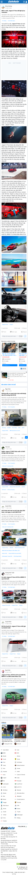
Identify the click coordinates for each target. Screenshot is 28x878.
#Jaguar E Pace (5, 324)
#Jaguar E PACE (5, 430)
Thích (4, 332)
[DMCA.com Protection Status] (21, 863)
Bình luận (13, 332)
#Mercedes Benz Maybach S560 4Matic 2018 (11, 550)
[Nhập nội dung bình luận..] (12, 336)
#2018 (23, 427)
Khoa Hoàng (8, 6)
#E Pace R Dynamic (11, 489)
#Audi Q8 (11, 547)
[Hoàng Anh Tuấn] (3, 573)
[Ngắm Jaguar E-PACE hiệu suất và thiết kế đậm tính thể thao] (14, 476)
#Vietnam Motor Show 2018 (15, 486)
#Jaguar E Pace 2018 (6, 605)
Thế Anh (7, 447)
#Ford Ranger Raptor (17, 556)
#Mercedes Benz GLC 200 (15, 430)
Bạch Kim (7, 670)
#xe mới (9, 427)
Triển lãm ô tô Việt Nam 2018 (7, 466)
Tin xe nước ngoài (11, 20)
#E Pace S (4, 489)
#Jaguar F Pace (13, 653)
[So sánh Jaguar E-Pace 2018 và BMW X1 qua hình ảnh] (14, 596)
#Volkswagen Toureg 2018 (7, 556)
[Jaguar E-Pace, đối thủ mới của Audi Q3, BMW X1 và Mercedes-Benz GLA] (14, 696)
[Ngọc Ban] (3, 390)
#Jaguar (11, 324)
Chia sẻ (24, 332)
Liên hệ (24, 368)
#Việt (19, 427)
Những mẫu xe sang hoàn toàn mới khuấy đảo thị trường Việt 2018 (14, 394)
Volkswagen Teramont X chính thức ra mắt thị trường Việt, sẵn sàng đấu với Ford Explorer (7, 740)
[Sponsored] (2, 372)
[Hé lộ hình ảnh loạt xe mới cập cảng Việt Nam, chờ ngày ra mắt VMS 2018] (14, 537)
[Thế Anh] (3, 448)
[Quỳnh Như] (3, 507)
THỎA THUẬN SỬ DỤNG (7, 872)
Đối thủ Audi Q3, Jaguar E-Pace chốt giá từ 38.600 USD (14, 627)
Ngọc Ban (8, 389)
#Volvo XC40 (4, 553)
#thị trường (14, 427)
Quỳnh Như (8, 506)
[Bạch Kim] (3, 671)
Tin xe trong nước (11, 406)
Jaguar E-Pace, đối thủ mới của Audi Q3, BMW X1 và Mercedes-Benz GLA (14, 675)
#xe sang (4, 427)
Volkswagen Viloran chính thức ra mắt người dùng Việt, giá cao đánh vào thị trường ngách (20, 740)
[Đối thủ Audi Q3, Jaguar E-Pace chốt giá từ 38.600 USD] (14, 645)
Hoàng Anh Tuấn (9, 572)
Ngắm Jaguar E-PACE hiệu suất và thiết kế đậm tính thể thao (13, 452)
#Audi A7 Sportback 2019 (19, 547)
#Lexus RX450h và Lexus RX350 (15, 553)
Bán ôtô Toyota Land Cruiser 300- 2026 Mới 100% (8, 354)
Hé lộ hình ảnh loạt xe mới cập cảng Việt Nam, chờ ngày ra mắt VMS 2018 (13, 511)
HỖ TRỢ (14, 874)
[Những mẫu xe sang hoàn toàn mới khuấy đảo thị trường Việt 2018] (14, 417)
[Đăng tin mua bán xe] (26, 437)
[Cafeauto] (14, 39)
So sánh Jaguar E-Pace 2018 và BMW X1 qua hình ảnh (14, 578)
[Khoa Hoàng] (3, 7)
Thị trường (4, 20)
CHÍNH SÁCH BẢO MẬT (19, 872)
